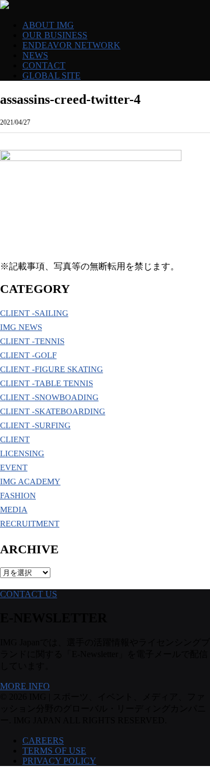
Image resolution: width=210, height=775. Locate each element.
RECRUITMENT (29, 523)
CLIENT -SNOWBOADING (49, 397)
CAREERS (43, 740)
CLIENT (15, 439)
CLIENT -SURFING (35, 425)
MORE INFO (25, 686)
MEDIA (13, 509)
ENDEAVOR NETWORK (71, 45)
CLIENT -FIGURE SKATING (51, 369)
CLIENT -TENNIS (32, 341)
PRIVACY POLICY (59, 760)
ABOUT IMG (48, 25)
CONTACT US (28, 594)
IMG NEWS (21, 327)
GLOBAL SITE (51, 75)
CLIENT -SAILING (34, 313)
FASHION (18, 495)
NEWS (35, 55)
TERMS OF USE (54, 750)
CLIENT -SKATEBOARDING (52, 411)
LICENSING (22, 453)
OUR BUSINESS (54, 35)
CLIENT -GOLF (28, 355)
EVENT (13, 467)
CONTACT (44, 65)
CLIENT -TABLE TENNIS (46, 383)
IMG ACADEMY (30, 481)
